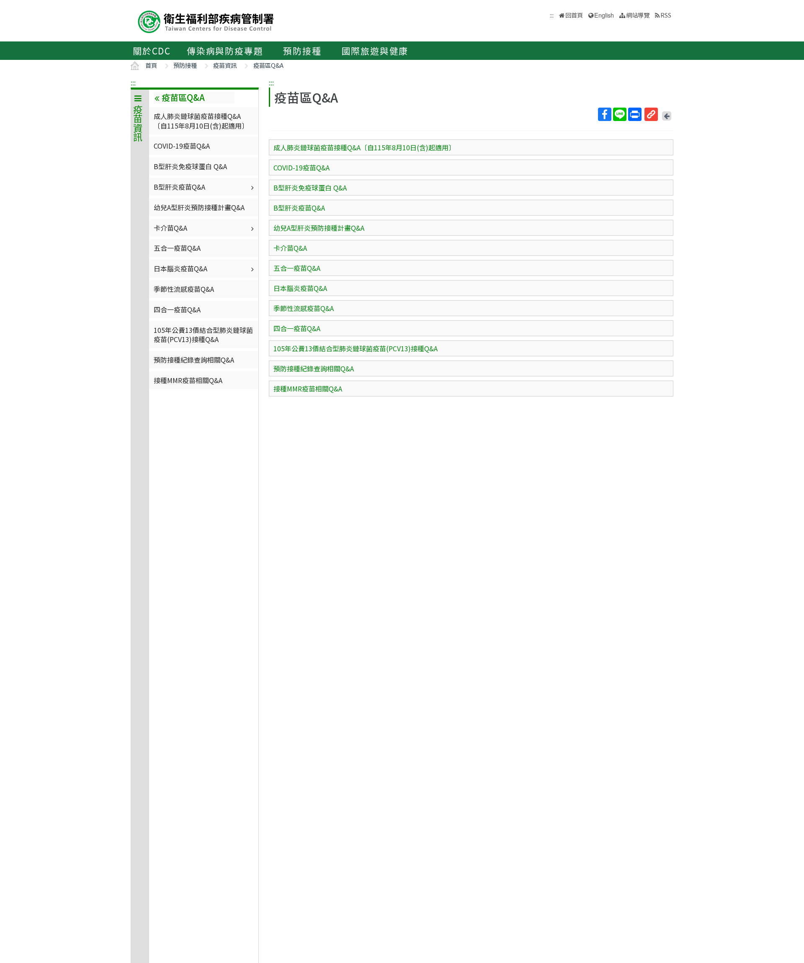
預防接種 (302, 50)
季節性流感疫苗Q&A (184, 289)
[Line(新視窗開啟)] (619, 114)
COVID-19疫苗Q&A (182, 146)
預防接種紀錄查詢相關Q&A (194, 360)
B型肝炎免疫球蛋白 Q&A (190, 166)
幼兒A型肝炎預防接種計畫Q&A (199, 207)
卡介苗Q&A (170, 228)
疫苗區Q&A (268, 65)
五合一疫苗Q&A (177, 248)
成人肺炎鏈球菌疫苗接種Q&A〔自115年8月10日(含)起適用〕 (201, 120)
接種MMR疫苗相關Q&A (188, 380)
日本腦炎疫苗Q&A (180, 268)
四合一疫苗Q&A (177, 309)
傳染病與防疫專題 (225, 50)
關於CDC (152, 50)
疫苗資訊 (225, 65)
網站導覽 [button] (637, 14)
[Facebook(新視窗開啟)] (604, 114)
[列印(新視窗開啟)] (634, 114)
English (604, 14)
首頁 (151, 65)
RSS (665, 14)
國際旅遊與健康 (375, 50)
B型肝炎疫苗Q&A (179, 187)
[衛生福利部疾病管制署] (206, 20)
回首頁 (574, 14)
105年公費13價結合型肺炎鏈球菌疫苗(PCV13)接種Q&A (203, 334)
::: (133, 82)
